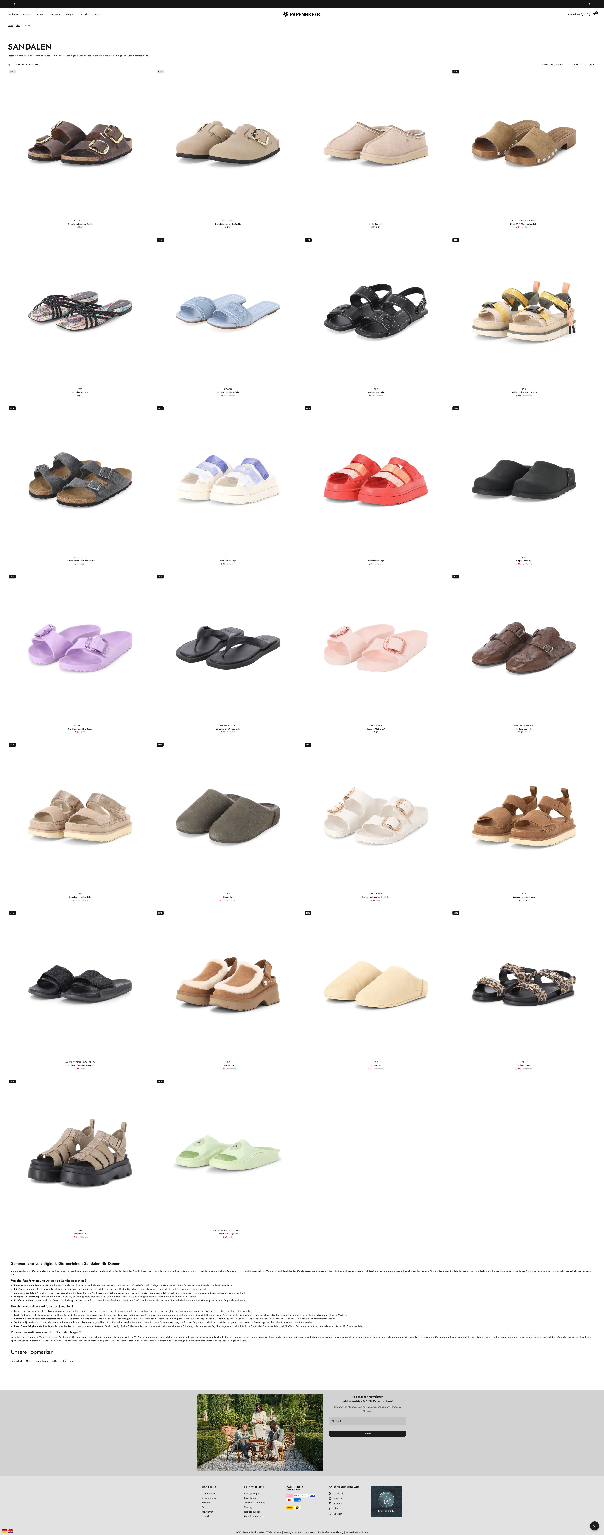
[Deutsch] (5, 1530)
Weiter (329, 777)
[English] (10, 1530)
